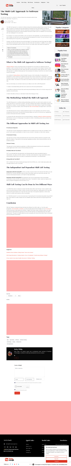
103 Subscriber (67, 119)
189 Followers (58, 119)
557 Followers (58, 115)
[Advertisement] (29, 224)
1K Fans (57, 111)
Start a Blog (23, 2)
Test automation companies (17, 208)
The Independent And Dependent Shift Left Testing (18, 53)
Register (64, 5)
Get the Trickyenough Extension (12, 449)
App (8, 339)
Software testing (9, 66)
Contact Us (28, 452)
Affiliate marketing (62, 31)
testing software (17, 75)
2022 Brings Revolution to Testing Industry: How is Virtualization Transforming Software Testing (26, 255)
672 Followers (67, 115)
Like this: (11, 57)
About (27, 444)
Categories (43, 2)
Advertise (28, 450)
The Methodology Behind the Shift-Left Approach (17, 50)
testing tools (18, 341)
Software (17, 339)
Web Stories (30, 2)
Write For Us (28, 446)
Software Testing (23, 339)
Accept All (57, 461)
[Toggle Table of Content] (28, 48)
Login (61, 5)
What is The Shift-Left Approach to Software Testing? (18, 49)
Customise (56, 456)
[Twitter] (12, 464)
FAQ (43, 448)
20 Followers (66, 111)
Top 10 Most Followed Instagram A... (64, 60)
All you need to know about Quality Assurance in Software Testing (20, 258)
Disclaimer (44, 450)
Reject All (56, 458)
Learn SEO (44, 444)
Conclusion (10, 56)
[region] (56, 454)
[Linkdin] (18, 464)
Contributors (37, 2)
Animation (62, 36)
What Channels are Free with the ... (65, 85)
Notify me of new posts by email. (21, 390)
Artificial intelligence (62, 45)
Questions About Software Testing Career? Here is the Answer (19, 252)
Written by (9, 21)
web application (10, 343)
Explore (18, 2)
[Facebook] (10, 464)
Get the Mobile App (9, 451)
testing (14, 341)
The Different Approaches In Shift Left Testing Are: (18, 52)
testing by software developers (44, 116)
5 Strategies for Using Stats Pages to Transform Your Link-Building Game (51, 464)
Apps (62, 40)
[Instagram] (16, 464)
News (33, 7)
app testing (12, 339)
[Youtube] (14, 464)
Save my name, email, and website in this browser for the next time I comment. (28, 382)
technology (9, 341)
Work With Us (29, 448)
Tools (48, 2)
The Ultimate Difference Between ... (64, 96)
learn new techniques (34, 106)
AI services (47, 208)
